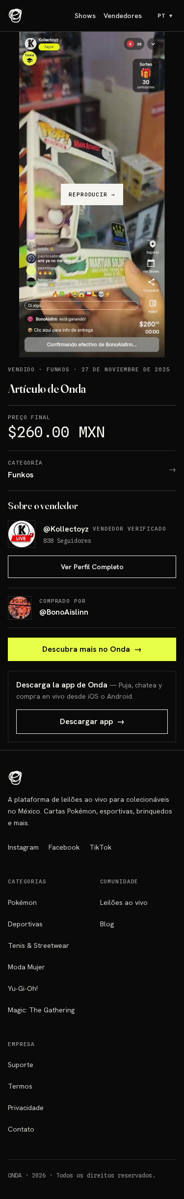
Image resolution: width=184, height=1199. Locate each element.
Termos (20, 1086)
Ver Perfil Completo (92, 566)
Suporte (20, 1064)
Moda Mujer (26, 967)
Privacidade (26, 1107)
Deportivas (25, 924)
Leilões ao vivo (124, 902)
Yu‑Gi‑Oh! (23, 988)
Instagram (23, 847)
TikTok (100, 847)
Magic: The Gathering (41, 1010)
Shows (85, 15)
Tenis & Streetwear (38, 945)
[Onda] (15, 15)
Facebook (64, 847)
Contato (21, 1129)
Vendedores (123, 15)
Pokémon (22, 902)
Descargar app (92, 721)
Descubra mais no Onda (92, 649)
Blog (107, 924)
